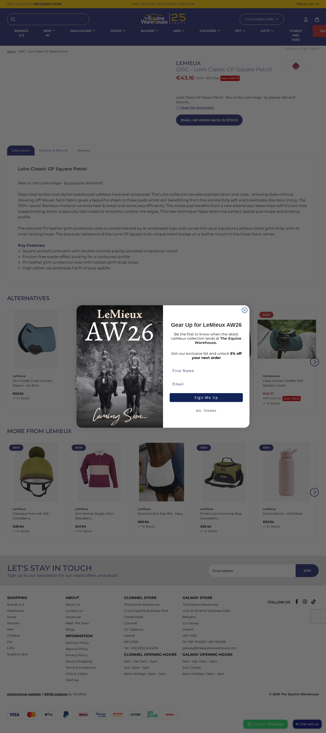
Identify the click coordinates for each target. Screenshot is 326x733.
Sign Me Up (206, 397)
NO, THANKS (206, 411)
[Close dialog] (244, 310)
